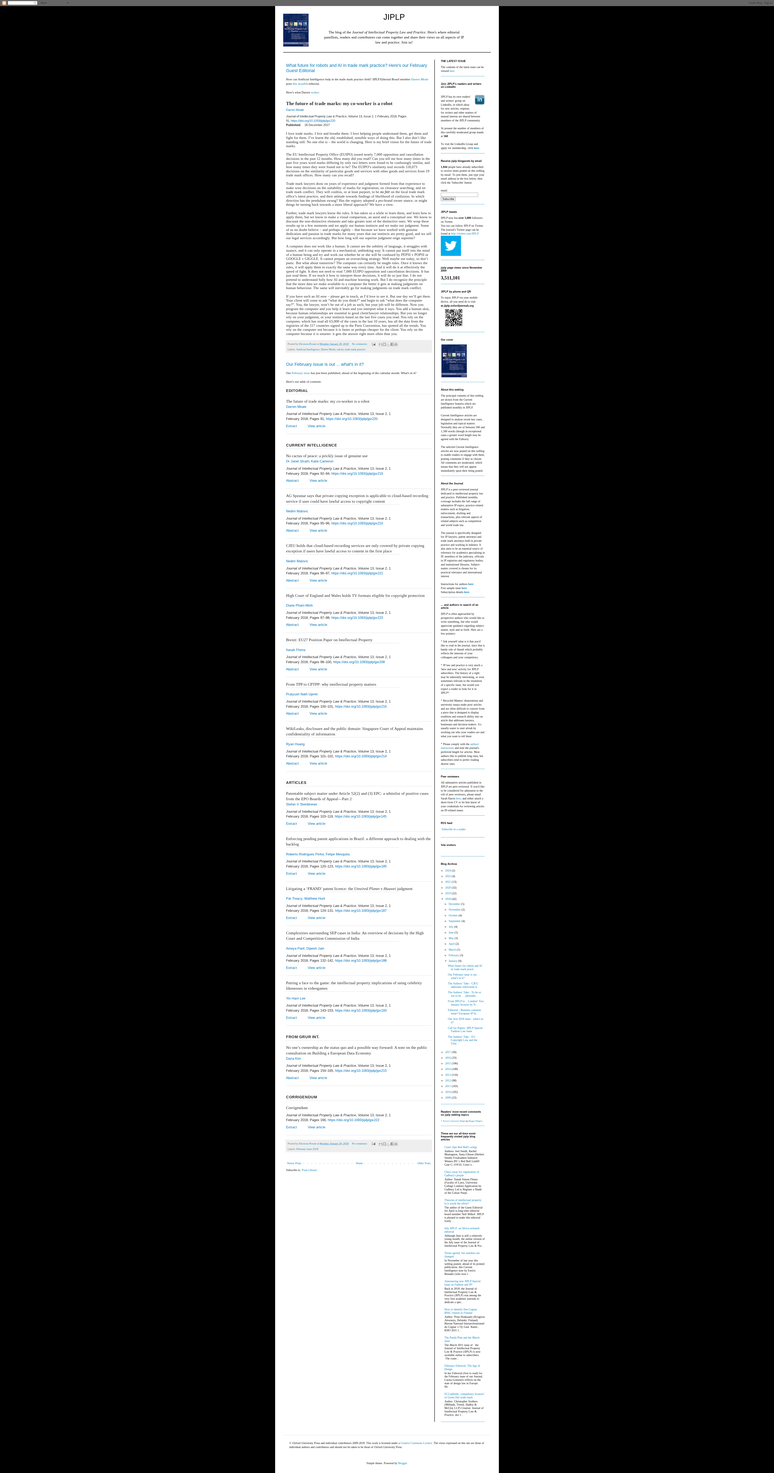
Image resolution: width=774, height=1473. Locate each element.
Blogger (402, 1463)
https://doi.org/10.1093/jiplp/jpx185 (361, 866)
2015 (448, 1063)
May (452, 938)
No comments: (360, 344)
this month (299, 83)
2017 (448, 1052)
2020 (448, 887)
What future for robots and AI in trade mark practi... (465, 967)
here (452, 70)
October (454, 915)
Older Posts (424, 1163)
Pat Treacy (294, 898)
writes (314, 92)
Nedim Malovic (297, 511)
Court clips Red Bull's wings (460, 1147)
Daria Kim (293, 1059)
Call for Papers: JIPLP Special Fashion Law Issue (465, 1029)
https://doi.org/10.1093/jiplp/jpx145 (360, 816)
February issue (301, 373)
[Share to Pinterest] (396, 344)
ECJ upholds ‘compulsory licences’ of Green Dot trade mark (464, 1395)
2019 (448, 893)
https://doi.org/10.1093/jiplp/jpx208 (359, 662)
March (453, 949)
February (454, 955)
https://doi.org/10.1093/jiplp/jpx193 (361, 1010)
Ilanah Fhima (295, 650)
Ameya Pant (295, 948)
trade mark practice (355, 349)
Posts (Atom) (309, 1170)
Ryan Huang (295, 744)
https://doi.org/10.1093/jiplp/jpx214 (361, 756)
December (455, 904)
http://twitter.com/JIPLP (465, 233)
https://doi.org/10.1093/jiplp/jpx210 (357, 523)
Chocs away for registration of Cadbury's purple (461, 1173)
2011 (448, 1086)
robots (340, 349)
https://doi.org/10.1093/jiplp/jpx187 (361, 911)
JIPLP (394, 16)
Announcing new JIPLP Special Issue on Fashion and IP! (462, 1283)
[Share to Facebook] (392, 344)
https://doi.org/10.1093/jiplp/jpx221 (357, 573)
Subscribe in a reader (454, 829)
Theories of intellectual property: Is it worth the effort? (463, 1202)
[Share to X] (388, 344)
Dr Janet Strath (297, 461)
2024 (448, 870)
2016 (448, 1057)
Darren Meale (419, 79)
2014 (448, 1069)
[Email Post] (373, 344)
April (452, 943)
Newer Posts (294, 1163)
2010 (448, 1092)
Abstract (292, 481)
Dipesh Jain (315, 948)
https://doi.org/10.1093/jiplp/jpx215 (361, 1071)
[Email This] (381, 344)
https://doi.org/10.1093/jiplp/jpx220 (313, 120)
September (455, 921)
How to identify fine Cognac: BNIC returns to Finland (461, 1311)
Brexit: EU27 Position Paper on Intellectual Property (329, 640)
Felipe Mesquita (338, 854)
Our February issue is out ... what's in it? (325, 364)
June (452, 932)
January (453, 960)
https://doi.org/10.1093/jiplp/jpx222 (353, 1120)
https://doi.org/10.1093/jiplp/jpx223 (357, 618)
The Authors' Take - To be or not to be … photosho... (464, 994)
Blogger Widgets (475, 1121)
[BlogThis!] (384, 344)
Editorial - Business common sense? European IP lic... (464, 1012)
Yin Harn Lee (295, 998)
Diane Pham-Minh (299, 605)
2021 (448, 881)
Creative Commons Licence (416, 1443)
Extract (291, 426)
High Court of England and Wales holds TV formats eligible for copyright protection (355, 595)
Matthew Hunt (314, 898)
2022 (448, 876)
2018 (448, 898)
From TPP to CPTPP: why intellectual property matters (331, 684)
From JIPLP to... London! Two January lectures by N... (466, 1003)
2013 (448, 1074)
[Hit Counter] (448, 851)
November (455, 909)
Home (359, 1163)
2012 (448, 1080)
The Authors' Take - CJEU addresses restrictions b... (463, 985)
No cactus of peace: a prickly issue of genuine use (327, 456)
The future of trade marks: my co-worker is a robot (327, 401)
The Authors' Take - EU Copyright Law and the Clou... (462, 1040)
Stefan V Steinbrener (301, 804)
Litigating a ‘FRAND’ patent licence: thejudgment (349, 888)
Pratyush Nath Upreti (302, 694)
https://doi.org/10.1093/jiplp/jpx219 (357, 473)
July (451, 926)
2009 (448, 1097)
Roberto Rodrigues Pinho (305, 854)
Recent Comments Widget (454, 1121)
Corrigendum (297, 1107)
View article (316, 426)
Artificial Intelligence (308, 349)
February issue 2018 (307, 1149)
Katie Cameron (322, 461)
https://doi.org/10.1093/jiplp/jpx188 (361, 960)
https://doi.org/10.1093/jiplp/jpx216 (361, 706)
